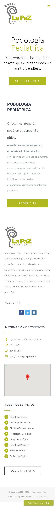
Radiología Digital (18, 456)
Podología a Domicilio (20, 433)
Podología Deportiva (20, 422)
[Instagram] (34, 312)
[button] (27, 377)
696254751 (15, 350)
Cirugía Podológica (19, 439)
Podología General (19, 416)
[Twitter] (27, 312)
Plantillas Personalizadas (22, 428)
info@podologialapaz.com (23, 356)
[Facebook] (21, 312)
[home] (18, 229)
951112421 (15, 345)
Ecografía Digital (17, 450)
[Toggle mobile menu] (49, 6)
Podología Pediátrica (20, 444)
